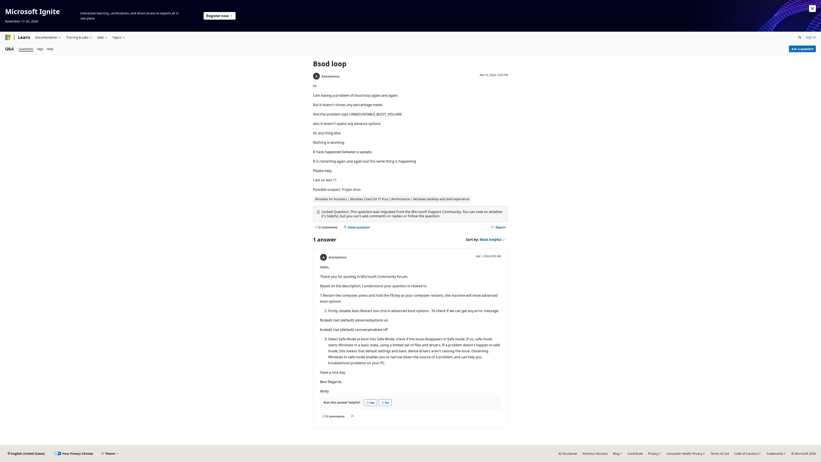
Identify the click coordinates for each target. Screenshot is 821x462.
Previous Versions (595, 454)
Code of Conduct (746, 454)
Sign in (811, 37)
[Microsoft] (8, 37)
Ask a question (802, 49)
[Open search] (800, 37)
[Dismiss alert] (812, 8)
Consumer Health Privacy (684, 454)
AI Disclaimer (567, 454)
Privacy (653, 454)
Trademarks (774, 454)
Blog (616, 454)
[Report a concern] (352, 416)
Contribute (635, 454)
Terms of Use (719, 454)
